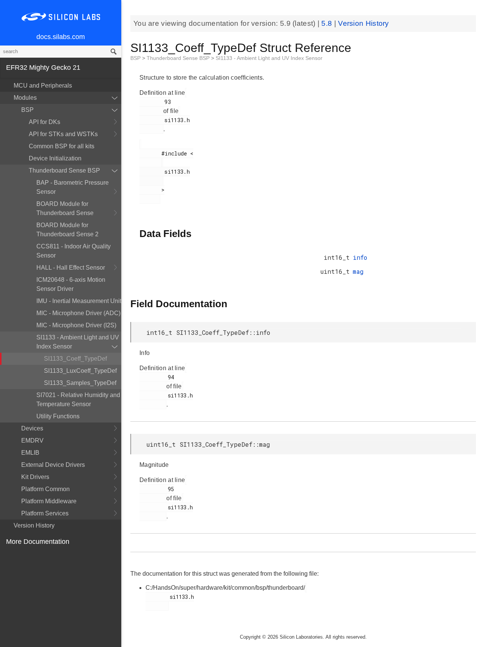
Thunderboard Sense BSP (64, 170)
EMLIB (30, 452)
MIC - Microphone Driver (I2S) (76, 325)
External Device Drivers (53, 465)
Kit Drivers (35, 477)
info (360, 257)
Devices (32, 428)
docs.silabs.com (60, 37)
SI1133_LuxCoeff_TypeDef (80, 370)
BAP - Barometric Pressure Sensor (72, 187)
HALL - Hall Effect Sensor (70, 267)
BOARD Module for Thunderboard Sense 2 (67, 229)
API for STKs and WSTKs (63, 134)
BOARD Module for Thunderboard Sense (65, 208)
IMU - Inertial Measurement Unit (78, 301)
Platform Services (45, 513)
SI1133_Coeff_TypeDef (75, 358)
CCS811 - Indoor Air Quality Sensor (73, 251)
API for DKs (44, 122)
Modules (25, 97)
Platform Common (45, 489)
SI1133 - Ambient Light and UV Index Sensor (77, 342)
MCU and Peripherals (43, 85)
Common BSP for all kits (61, 146)
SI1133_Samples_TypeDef (80, 383)
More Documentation (37, 541)
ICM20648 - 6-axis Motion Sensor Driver (70, 284)
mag (358, 271)
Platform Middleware (49, 501)
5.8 (327, 23)
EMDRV (32, 440)
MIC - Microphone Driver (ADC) (78, 313)
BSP (27, 110)
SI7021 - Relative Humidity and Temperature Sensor (78, 399)
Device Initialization (55, 158)
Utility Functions (58, 416)
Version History (34, 525)
